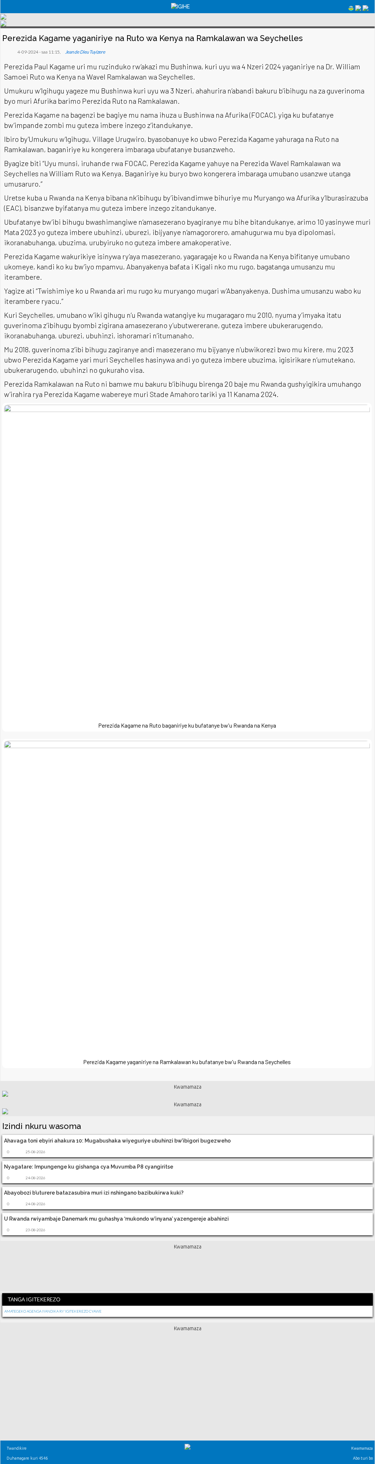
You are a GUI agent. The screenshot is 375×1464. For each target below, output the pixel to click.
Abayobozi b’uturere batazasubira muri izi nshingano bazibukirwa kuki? (93, 1193)
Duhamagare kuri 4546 (26, 1458)
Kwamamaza (361, 1448)
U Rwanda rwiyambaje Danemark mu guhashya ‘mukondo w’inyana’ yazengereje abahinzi (116, 1219)
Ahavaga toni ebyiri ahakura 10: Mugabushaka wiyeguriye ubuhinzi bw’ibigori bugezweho (117, 1141)
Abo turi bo (362, 1458)
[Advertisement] (187, 1269)
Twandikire (16, 1448)
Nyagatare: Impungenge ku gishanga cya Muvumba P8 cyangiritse (88, 1167)
